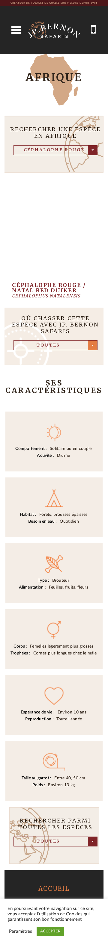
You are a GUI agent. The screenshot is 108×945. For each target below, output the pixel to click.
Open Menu (16, 30)
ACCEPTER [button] (50, 931)
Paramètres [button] (20, 931)
